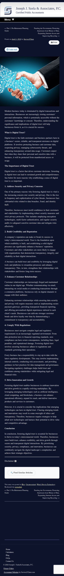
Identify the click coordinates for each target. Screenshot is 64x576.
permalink (18, 487)
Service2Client (29, 39)
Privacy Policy (9, 568)
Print (54, 42)
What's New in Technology (46, 484)
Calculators (10, 552)
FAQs (8, 558)
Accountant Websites (11, 572)
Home (8, 549)
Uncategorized (31, 484)
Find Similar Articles (22, 473)
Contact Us (10, 561)
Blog (23, 484)
